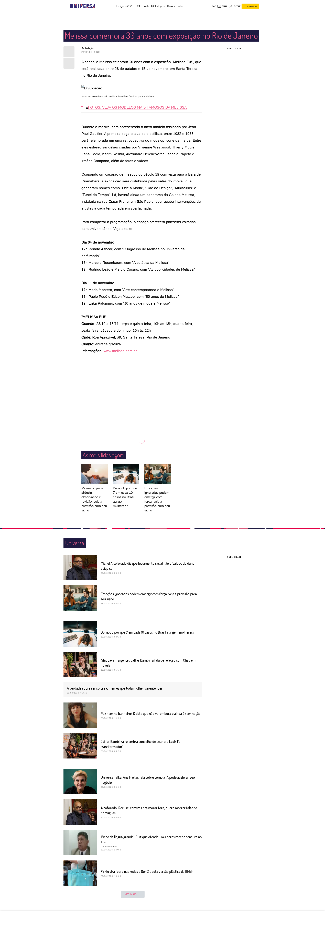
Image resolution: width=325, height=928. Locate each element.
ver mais (131, 894)
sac (214, 6)
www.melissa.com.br (120, 351)
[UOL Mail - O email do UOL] (222, 6)
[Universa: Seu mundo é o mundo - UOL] (82, 6)
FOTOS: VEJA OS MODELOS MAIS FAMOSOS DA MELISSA (137, 107)
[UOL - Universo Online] (98, 6)
